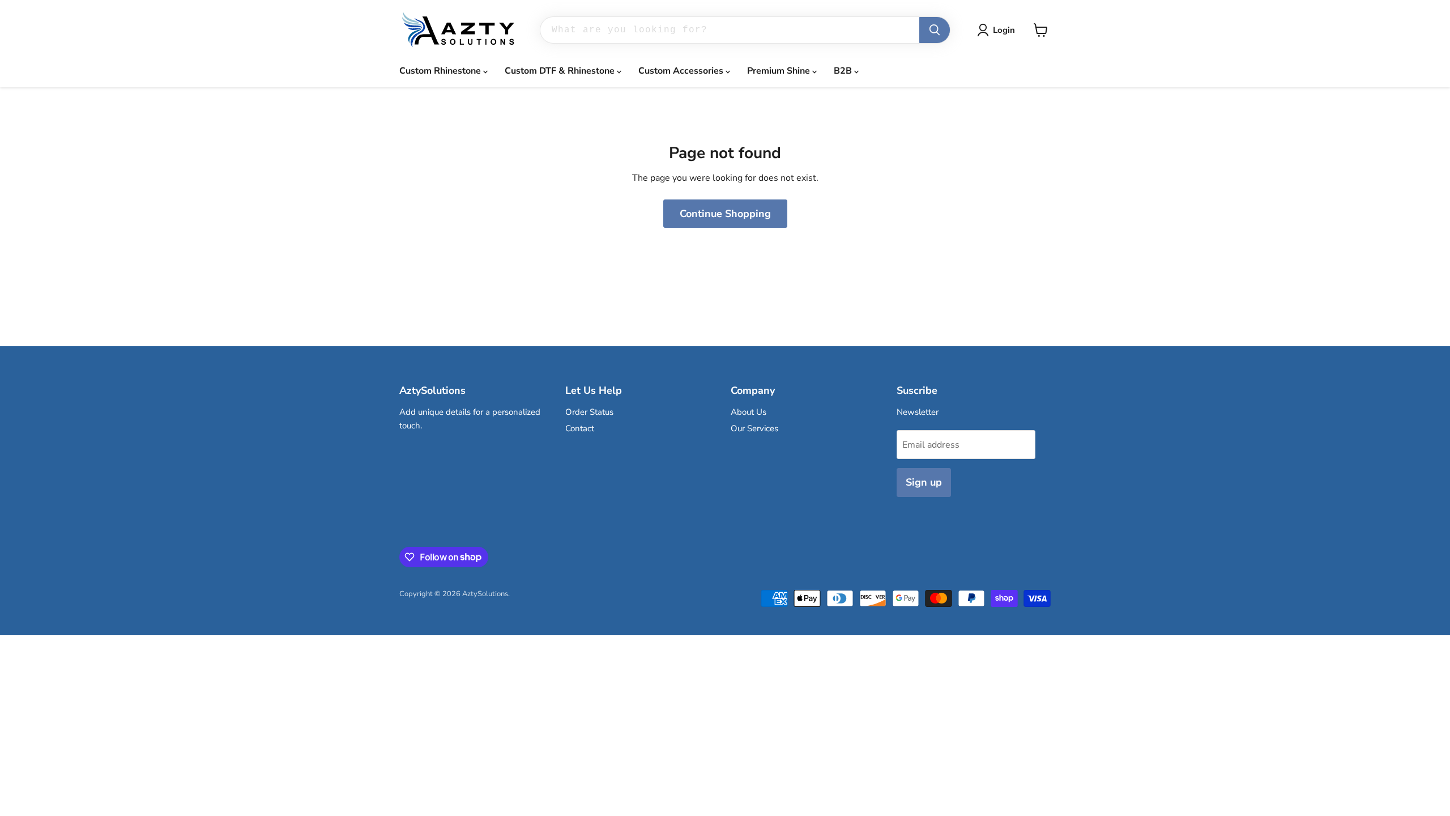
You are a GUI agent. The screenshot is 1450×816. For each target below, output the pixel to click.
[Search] (934, 30)
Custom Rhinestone (441, 71)
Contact (579, 428)
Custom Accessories (682, 71)
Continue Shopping (725, 213)
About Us (748, 412)
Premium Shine (779, 71)
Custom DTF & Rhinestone (561, 71)
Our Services (754, 428)
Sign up (924, 482)
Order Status (589, 412)
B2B (844, 71)
